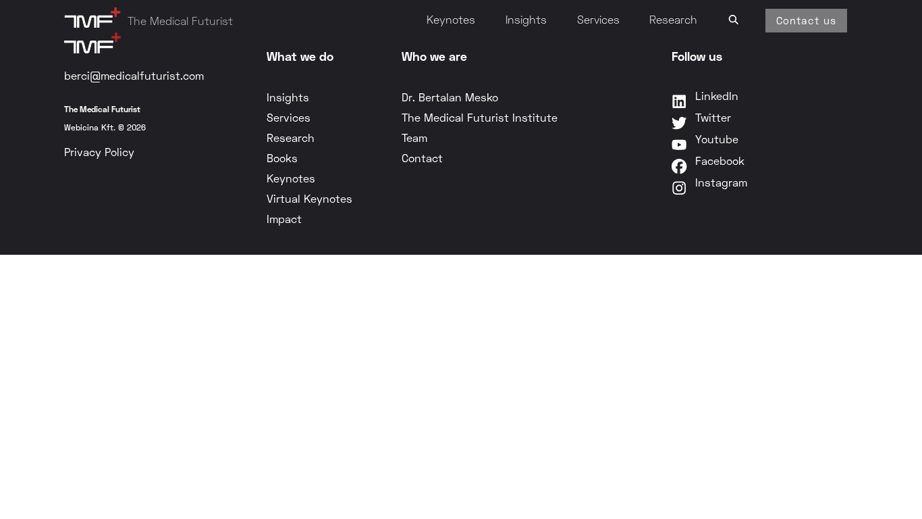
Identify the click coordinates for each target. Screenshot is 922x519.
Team (414, 137)
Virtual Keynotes (309, 198)
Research (673, 19)
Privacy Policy (99, 151)
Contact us (806, 20)
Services (598, 19)
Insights (526, 19)
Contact (422, 157)
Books (282, 157)
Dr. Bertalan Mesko (450, 97)
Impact (284, 218)
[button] (734, 17)
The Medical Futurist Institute (480, 117)
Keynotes (451, 19)
